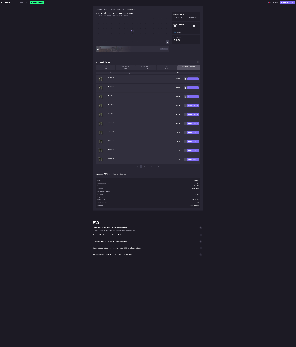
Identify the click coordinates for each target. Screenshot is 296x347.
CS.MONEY (99, 9)
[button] (186, 32)
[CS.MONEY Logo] (5, 2)
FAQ (27, 2)
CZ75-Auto (112, 9)
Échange (14, 2)
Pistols (105, 9)
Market (21, 2)
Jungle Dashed (121, 9)
